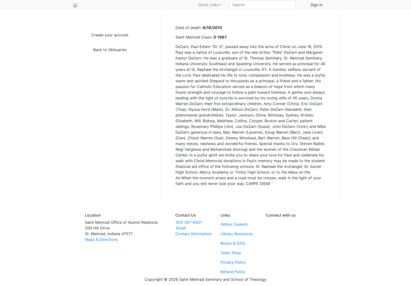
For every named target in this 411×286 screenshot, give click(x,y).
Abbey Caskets (234, 224)
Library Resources (236, 233)
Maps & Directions (101, 239)
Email (181, 228)
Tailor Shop (230, 252)
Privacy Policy (233, 262)
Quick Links (208, 4)
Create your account (109, 35)
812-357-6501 (189, 222)
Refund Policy (232, 271)
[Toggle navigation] (334, 4)
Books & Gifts (232, 243)
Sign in (316, 4)
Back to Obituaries (110, 49)
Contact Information (193, 233)
